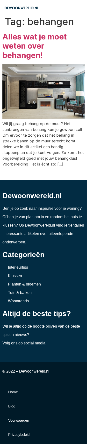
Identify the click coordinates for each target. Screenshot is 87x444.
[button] (81, 8)
